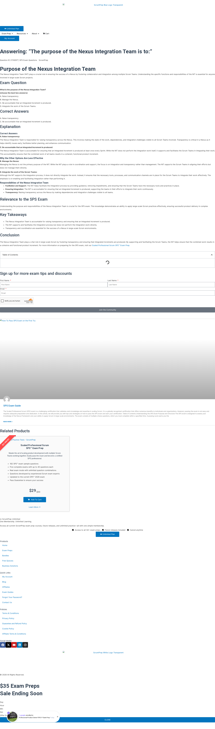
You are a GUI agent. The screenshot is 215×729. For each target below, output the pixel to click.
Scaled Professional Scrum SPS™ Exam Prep (110, 245)
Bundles (5, 555)
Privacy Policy (8, 618)
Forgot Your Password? (12, 597)
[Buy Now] (33, 716)
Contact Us (7, 602)
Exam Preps (7, 550)
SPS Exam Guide (12, 405)
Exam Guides (7, 592)
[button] (212, 255)
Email (2, 289)
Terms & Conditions (10, 613)
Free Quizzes (7, 561)
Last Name (112, 280)
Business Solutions (10, 566)
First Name (5, 280)
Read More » (8, 421)
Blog (4, 582)
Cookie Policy (8, 629)
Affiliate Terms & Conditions (14, 634)
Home (4, 545)
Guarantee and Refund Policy (14, 623)
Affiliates (6, 587)
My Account (7, 577)
